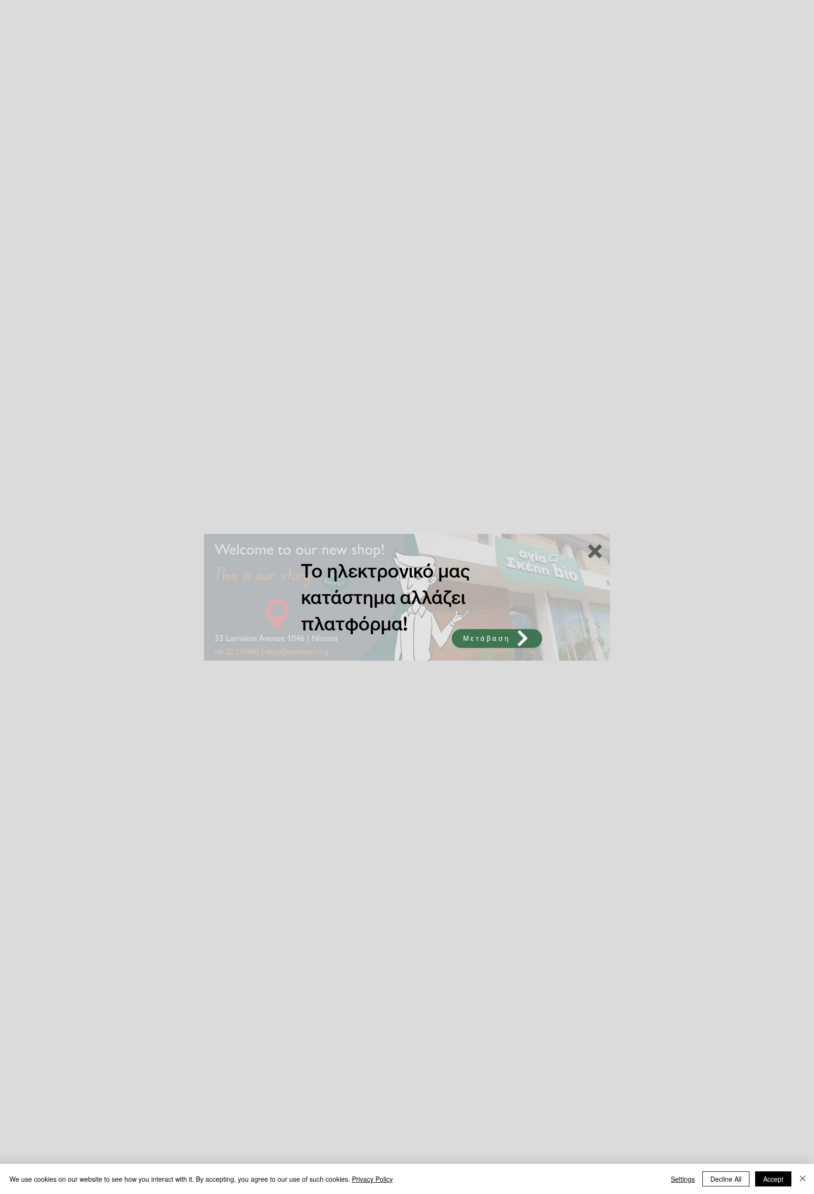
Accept (773, 1179)
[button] (595, 551)
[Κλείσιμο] (802, 1178)
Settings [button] (683, 1179)
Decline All (725, 1179)
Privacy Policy (372, 1179)
